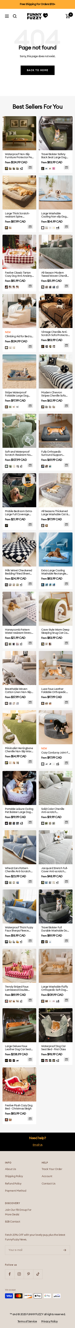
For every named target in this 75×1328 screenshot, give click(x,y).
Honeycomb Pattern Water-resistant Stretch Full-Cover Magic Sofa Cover (19, 631)
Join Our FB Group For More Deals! (18, 1212)
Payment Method (15, 1191)
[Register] (65, 1250)
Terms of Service (27, 1321)
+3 (21, 823)
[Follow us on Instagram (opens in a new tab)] (19, 1274)
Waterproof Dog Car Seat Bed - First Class (53, 1048)
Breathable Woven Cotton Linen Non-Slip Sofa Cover (18, 691)
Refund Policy (13, 1183)
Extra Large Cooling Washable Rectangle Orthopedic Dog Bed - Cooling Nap (54, 572)
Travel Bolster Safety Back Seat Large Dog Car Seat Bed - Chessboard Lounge (53, 156)
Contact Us (48, 1183)
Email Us (37, 1145)
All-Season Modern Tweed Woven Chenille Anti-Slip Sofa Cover (54, 274)
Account (47, 1176)
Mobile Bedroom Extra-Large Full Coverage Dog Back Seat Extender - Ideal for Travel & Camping (19, 513)
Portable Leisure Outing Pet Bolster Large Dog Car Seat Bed (19, 811)
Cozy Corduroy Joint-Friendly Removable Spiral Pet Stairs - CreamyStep (55, 752)
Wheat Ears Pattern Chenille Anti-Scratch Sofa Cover (18, 870)
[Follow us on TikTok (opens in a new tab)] (37, 1274)
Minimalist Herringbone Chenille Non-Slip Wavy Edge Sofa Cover (19, 750)
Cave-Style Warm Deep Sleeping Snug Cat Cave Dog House (55, 631)
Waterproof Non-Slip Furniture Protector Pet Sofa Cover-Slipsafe (19, 156)
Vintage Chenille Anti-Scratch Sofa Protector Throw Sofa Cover (55, 334)
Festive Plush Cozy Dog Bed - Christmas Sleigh (18, 1107)
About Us (10, 1169)
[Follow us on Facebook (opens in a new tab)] (9, 1274)
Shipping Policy (14, 1176)
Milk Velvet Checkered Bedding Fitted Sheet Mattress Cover (18, 572)
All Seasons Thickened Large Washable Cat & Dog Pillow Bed (54, 513)
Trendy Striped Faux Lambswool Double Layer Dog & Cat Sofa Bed (18, 988)
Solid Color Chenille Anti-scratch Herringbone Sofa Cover (52, 811)
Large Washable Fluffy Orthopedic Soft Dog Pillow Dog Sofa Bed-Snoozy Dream (54, 988)
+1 (57, 287)
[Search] (15, 16)
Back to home (37, 70)
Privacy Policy (49, 1321)
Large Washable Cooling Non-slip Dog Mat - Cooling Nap (53, 215)
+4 (57, 227)
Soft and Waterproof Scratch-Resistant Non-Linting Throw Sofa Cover (19, 454)
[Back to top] (64, 1301)
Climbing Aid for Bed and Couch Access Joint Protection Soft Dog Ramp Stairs (19, 336)
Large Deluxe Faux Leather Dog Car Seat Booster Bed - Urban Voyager (18, 1048)
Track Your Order (52, 1169)
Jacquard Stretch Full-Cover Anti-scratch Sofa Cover (54, 870)
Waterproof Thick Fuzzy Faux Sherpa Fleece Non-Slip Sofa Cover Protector (19, 929)
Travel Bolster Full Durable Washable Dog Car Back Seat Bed (55, 929)
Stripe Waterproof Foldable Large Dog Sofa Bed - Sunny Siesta (19, 394)
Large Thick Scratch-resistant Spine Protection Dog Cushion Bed (19, 215)
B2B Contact (12, 1221)
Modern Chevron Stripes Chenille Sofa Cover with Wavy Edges (55, 394)
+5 (57, 764)
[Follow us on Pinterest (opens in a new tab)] (28, 1274)
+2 (21, 168)
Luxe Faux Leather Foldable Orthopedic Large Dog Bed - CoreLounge (53, 691)
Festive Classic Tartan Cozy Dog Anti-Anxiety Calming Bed (18, 274)
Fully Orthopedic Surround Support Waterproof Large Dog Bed (54, 454)
